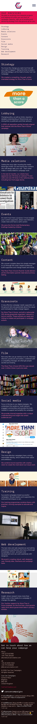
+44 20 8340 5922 (8, 663)
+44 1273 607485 (7, 654)
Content (4, 36)
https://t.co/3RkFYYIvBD (24, 706)
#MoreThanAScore (6, 714)
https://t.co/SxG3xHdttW (25, 714)
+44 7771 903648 (7, 665)
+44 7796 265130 (7, 656)
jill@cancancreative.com (9, 667)
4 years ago (4, 699)
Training (5, 49)
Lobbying (5, 29)
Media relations (8, 31)
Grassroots (6, 39)
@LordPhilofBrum (8, 696)
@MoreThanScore (6, 713)
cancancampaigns (14, 692)
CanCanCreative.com (8, 687)
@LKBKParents (7, 703)
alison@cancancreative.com (11, 658)
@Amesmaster (7, 711)
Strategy (5, 26)
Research (5, 54)
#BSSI (14, 714)
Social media (7, 44)
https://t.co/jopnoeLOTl (18, 697)
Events (4, 34)
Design (4, 46)
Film (3, 41)
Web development (8, 51)
